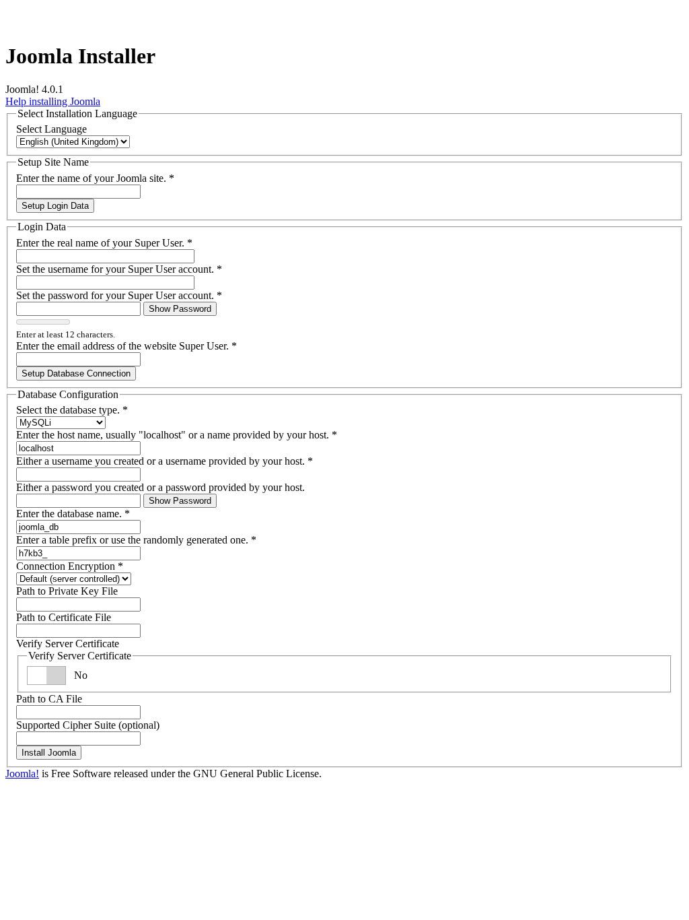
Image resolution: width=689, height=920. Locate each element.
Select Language (51, 129)
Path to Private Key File (67, 591)
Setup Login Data (55, 206)
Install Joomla (49, 753)
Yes (81, 675)
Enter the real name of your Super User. (104, 243)
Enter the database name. (73, 513)
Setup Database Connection (76, 373)
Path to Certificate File (63, 617)
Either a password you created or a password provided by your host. (160, 487)
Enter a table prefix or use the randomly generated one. (136, 540)
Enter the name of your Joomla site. (95, 178)
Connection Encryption (69, 566)
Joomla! (22, 773)
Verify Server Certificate (67, 643)
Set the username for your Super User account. (119, 269)
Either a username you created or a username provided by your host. (164, 461)
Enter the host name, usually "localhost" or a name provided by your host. (176, 434)
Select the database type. (72, 410)
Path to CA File (49, 698)
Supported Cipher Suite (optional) (87, 725)
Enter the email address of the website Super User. (126, 346)
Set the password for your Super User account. (119, 295)
